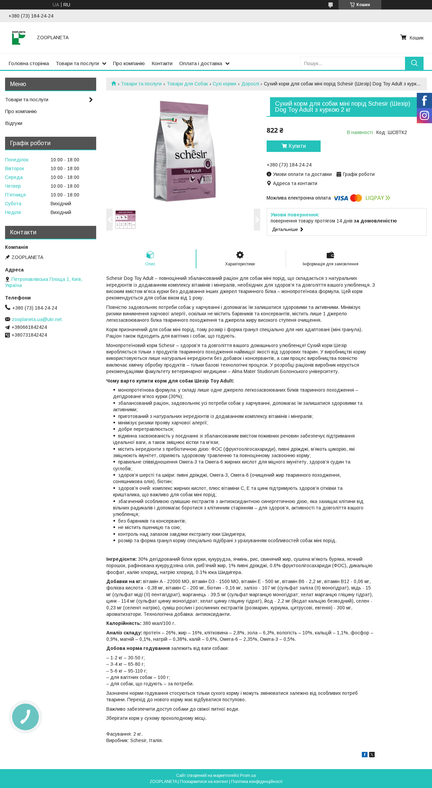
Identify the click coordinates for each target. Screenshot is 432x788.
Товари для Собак (187, 83)
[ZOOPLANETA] (18, 37)
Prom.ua (248, 775)
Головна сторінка (28, 63)
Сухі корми (224, 83)
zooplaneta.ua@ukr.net (37, 319)
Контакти (162, 63)
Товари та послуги (77, 63)
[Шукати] (414, 63)
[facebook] (365, 755)
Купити (297, 146)
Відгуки (13, 123)
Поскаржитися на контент (204, 781)
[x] (372, 755)
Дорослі (250, 83)
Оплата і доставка (200, 63)
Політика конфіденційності (256, 781)
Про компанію (129, 63)
